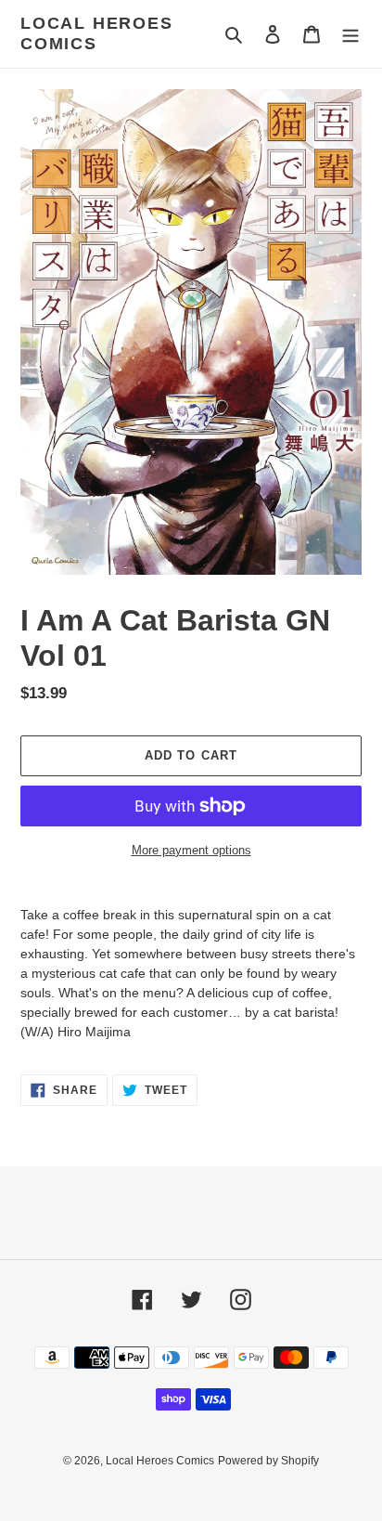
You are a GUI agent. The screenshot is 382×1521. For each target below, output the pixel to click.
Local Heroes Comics (96, 33)
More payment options (191, 850)
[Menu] (350, 34)
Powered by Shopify (268, 1460)
